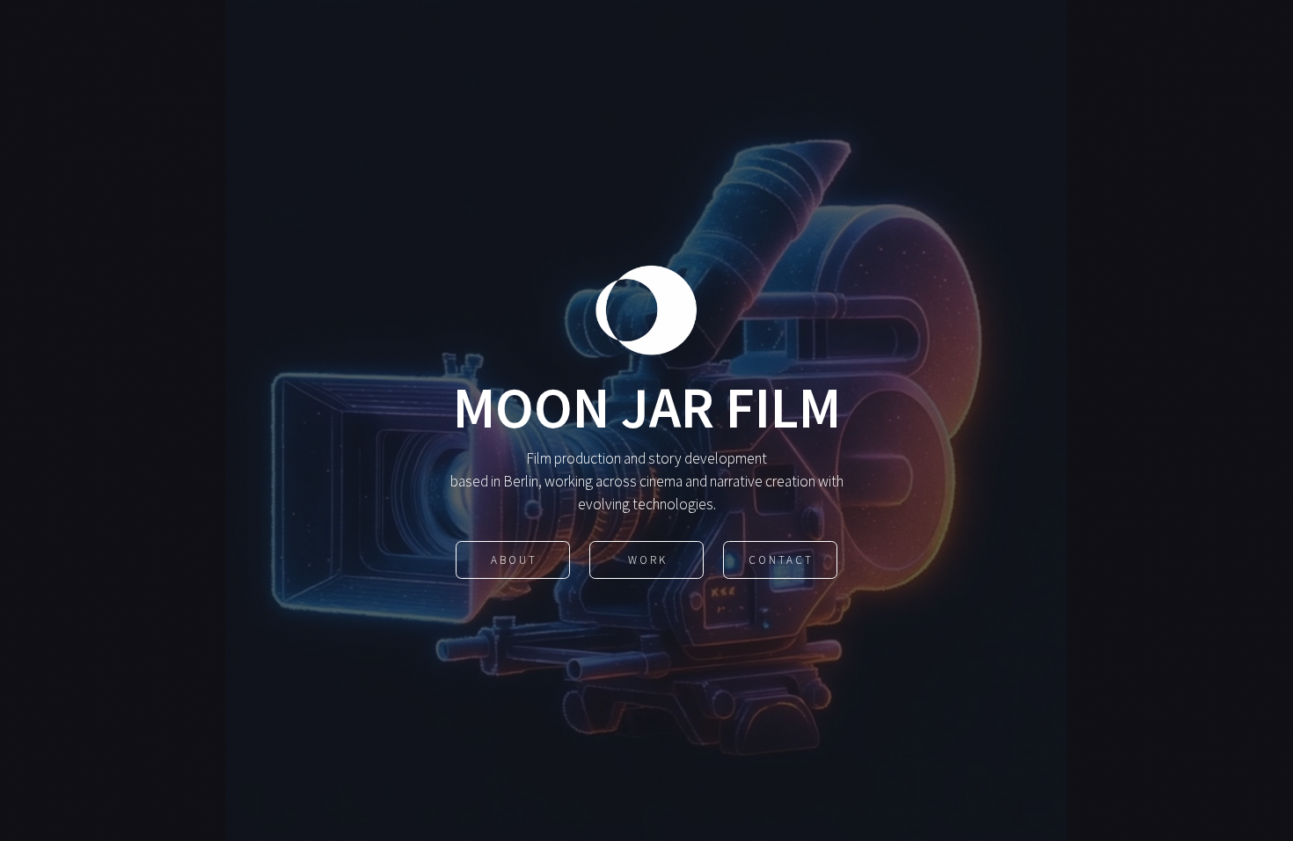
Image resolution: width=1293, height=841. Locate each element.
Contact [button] (781, 559)
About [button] (514, 559)
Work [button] (648, 559)
